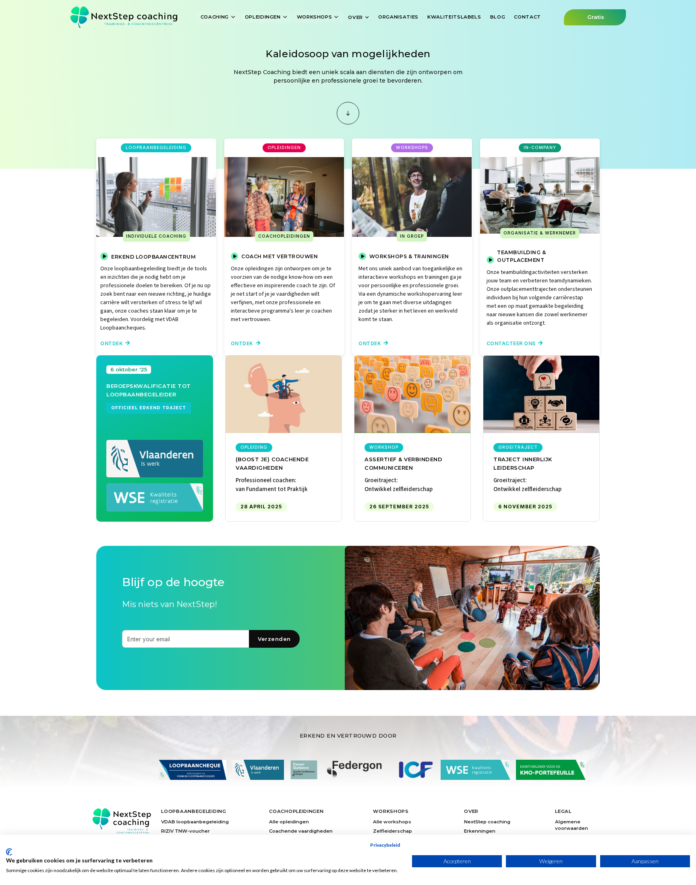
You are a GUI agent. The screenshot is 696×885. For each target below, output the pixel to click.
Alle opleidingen (289, 822)
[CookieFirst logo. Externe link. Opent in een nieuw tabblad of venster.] (9, 852)
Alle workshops (392, 822)
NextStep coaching (487, 822)
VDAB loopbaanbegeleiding (195, 822)
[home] (124, 17)
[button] (218, 17)
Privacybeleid (385, 845)
